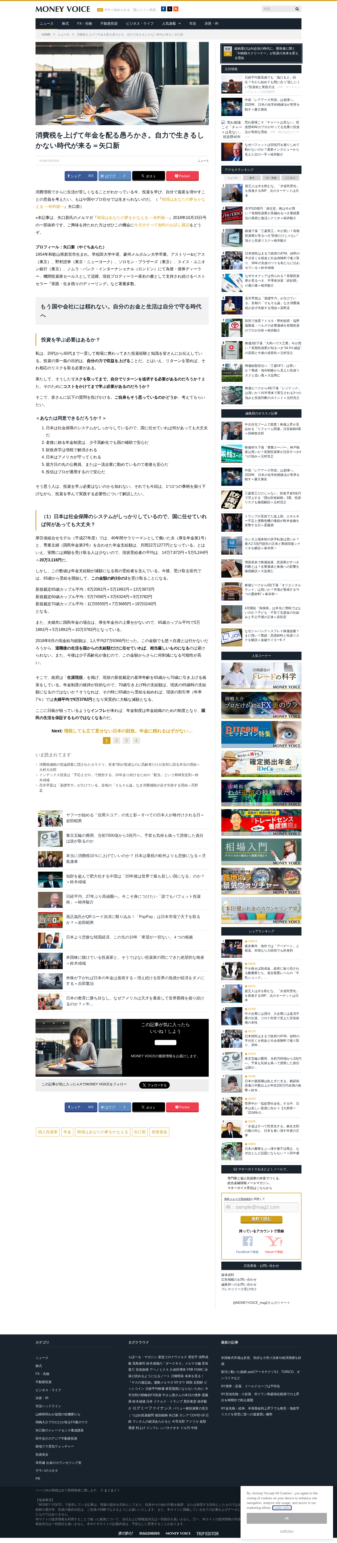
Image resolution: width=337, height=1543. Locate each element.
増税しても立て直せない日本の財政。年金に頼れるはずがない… (128, 730)
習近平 (193, 1357)
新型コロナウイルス (172, 1357)
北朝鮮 (198, 1382)
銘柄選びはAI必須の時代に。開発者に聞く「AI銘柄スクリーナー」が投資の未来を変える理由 (266, 53)
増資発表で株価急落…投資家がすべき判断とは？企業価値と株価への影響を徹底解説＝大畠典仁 (272, 566)
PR (38, 1479)
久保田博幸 (178, 1369)
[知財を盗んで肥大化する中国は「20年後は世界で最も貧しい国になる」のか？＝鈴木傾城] (50, 880)
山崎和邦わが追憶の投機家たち (58, 1414)
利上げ (140, 1428)
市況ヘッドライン (48, 1406)
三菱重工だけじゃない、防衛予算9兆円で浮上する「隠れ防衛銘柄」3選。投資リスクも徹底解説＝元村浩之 (273, 497)
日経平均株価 (155, 1388)
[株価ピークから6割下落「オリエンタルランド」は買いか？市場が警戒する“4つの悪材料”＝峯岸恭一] (231, 591)
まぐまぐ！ (112, 1490)
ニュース (47, 23)
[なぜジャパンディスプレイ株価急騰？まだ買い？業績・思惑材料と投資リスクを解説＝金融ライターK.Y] (231, 637)
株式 (65, 23)
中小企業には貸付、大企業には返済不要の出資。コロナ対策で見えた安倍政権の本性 (272, 1018)
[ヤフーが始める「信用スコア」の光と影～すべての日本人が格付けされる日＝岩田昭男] (50, 818)
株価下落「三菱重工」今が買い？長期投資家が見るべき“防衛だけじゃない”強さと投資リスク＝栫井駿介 (272, 235)
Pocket (184, 176)
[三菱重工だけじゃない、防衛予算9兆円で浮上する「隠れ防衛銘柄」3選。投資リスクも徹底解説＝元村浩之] (231, 499)
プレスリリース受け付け (239, 1289)
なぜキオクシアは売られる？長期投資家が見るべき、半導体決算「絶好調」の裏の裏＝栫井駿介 (272, 280)
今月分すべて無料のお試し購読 (161, 225)
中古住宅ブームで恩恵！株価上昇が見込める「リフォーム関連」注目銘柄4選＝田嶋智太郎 (273, 429)
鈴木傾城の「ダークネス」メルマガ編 (173, 1363)
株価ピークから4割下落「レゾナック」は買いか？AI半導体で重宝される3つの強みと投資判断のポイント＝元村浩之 (273, 393)
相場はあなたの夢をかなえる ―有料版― (133, 217)
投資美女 (42, 1454)
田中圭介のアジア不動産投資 (56, 1438)
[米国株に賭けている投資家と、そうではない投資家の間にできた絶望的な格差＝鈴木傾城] (50, 961)
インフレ (152, 1428)
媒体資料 (227, 1275)
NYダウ (179, 1382)
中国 (194, 1428)
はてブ (109, 176)
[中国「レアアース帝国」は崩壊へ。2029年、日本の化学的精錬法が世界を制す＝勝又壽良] (231, 477)
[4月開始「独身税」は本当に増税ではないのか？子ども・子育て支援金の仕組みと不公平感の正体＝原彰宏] (231, 614)
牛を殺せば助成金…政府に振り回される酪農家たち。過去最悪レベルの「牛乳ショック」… (272, 973)
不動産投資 (109, 23)
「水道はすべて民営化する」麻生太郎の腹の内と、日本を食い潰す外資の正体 (272, 1130)
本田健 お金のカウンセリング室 (58, 1463)
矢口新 (140, 1132)
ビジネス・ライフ (140, 23)
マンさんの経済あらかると (151, 1421)
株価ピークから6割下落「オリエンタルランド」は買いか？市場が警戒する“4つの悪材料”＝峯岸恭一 (273, 589)
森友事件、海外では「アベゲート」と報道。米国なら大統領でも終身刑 (272, 948)
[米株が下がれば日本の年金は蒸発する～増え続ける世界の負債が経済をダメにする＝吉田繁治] (50, 981)
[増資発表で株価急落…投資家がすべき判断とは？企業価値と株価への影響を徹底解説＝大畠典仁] (231, 568)
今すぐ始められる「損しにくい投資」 (131, 10)
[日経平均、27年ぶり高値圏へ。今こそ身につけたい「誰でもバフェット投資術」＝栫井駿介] (50, 900)
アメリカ (192, 1421)
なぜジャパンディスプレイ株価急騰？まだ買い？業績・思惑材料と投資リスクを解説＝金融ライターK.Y (272, 635)
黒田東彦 (190, 1401)
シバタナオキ (169, 1428)
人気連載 (169, 23)
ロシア (184, 1415)
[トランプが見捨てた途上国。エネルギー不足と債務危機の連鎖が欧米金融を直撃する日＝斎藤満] (231, 522)
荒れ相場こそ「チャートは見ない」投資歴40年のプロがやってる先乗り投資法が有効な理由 (272, 127)
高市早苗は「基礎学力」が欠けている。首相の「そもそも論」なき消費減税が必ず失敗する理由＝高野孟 (272, 303)
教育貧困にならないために (185, 1388)
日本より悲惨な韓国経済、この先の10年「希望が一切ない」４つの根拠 (129, 937)
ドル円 (185, 1428)
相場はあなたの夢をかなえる (102, 1132)
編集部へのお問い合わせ (239, 1284)
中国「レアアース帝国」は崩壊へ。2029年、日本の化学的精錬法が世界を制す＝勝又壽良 (272, 104)
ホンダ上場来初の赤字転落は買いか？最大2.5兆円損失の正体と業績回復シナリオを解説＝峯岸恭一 (272, 543)
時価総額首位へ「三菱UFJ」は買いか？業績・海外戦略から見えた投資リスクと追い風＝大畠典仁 (272, 370)
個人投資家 (48, 1132)
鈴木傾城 (138, 1401)
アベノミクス (159, 1369)
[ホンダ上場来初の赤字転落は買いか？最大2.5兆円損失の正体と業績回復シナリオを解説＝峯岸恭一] (231, 545)
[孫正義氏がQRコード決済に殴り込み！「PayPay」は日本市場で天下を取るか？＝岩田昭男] (50, 920)
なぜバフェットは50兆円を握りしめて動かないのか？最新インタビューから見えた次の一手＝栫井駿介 (272, 149)
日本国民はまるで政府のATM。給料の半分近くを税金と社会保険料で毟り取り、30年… (272, 1040)
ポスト (150, 176)
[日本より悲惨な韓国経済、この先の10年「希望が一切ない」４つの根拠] (50, 941)
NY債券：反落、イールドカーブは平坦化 (250, 1386)
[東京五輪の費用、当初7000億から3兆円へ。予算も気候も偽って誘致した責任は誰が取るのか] (50, 839)
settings (286, 1531)
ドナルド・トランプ (168, 1401)
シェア (75, 176)
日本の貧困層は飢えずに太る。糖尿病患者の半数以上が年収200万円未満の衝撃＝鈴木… (273, 1085)
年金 (67, 1132)
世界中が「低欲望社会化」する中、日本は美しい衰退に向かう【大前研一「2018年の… (272, 1108)
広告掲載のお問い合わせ (239, 1279)
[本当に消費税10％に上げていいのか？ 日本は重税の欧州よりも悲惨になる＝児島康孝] (50, 859)
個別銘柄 (161, 1415)
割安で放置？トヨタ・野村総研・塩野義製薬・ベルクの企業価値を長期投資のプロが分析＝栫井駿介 (272, 325)
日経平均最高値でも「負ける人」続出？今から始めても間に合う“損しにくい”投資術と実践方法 (272, 82)
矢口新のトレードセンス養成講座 (60, 1430)
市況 (192, 23)
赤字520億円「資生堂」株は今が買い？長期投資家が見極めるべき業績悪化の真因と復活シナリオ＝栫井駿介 (272, 213)
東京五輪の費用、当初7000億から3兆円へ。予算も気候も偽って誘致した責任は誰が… (273, 1063)
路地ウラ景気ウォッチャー (55, 1446)
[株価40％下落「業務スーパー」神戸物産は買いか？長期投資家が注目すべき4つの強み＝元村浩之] (231, 454)
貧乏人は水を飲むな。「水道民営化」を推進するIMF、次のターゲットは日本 (272, 190)
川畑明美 (177, 1376)
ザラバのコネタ (47, 1470)
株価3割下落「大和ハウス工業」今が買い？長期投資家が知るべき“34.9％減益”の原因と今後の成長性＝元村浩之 (273, 348)
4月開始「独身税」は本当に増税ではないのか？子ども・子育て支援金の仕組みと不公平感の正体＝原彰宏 (273, 612)
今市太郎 (178, 1421)
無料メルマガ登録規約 (237, 1198)
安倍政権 (142, 1369)
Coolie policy (282, 1508)
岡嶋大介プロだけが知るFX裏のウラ (62, 1422)
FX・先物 (84, 23)
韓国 (189, 1382)
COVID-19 (197, 1415)
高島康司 (138, 1363)
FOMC (199, 1369)
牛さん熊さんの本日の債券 (181, 1395)
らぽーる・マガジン (142, 1357)
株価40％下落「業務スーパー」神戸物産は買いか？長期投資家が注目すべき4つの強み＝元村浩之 (273, 452)
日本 (149, 1401)
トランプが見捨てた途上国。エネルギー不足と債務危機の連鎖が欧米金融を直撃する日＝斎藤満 (272, 520)
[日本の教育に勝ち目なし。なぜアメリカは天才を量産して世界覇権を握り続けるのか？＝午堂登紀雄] (50, 1002)
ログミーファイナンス (152, 1408)
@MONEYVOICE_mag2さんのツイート (261, 1303)
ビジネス (290, 177)
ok (287, 1518)
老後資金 (159, 1132)
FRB (190, 1369)
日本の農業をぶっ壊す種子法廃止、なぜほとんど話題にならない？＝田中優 (272, 1151)
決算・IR (211, 23)
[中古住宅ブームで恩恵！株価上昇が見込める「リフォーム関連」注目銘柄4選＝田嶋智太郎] (231, 431)
